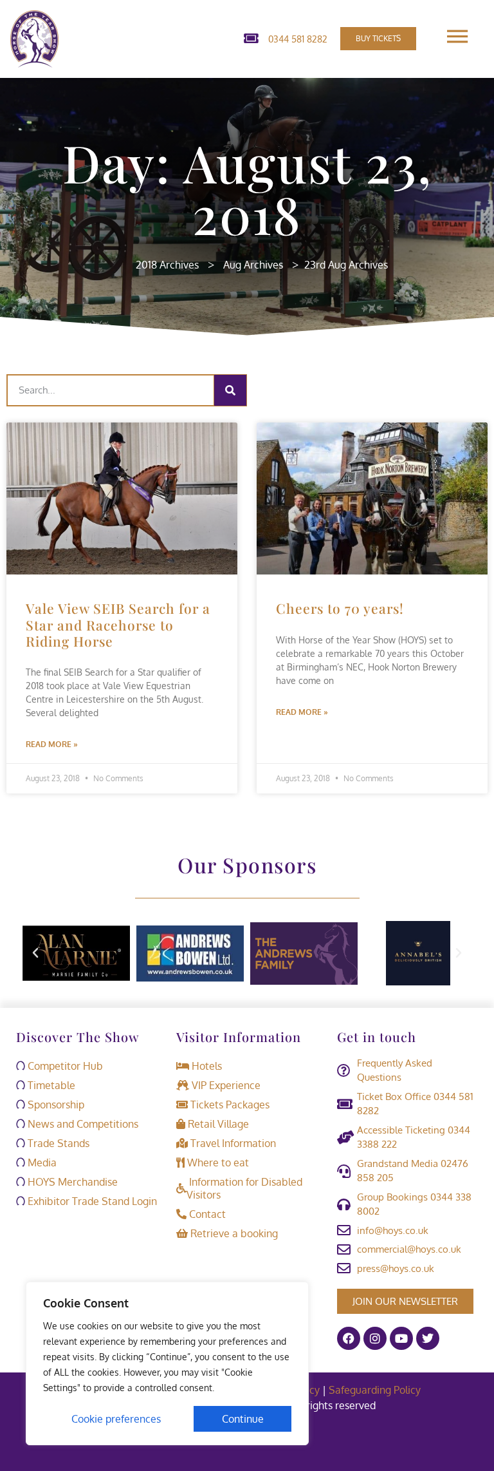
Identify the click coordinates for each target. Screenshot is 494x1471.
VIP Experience (225, 1085)
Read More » (52, 744)
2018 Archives (167, 264)
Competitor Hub (64, 1065)
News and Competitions (81, 1123)
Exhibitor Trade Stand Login (91, 1201)
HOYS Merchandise (71, 1181)
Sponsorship (54, 1104)
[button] (35, 953)
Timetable (50, 1085)
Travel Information (232, 1143)
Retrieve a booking (233, 1233)
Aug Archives (253, 264)
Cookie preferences (116, 1418)
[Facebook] (348, 1338)
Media (41, 1162)
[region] (167, 1363)
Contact (206, 1214)
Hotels (205, 1065)
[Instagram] (375, 1338)
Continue (243, 1418)
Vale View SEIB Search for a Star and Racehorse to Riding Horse (118, 624)
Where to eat (217, 1162)
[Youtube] (401, 1338)
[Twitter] (427, 1338)
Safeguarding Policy (376, 1389)
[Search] (230, 390)
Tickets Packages (229, 1104)
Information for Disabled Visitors (244, 1188)
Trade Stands (57, 1143)
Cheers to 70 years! (340, 608)
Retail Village (217, 1123)
